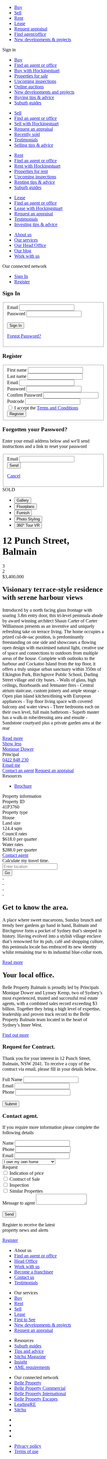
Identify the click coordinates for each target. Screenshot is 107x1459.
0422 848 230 (15, 759)
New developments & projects (42, 39)
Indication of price (27, 1173)
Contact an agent (18, 770)
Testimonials (26, 139)
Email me (11, 765)
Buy (18, 7)
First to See (24, 1319)
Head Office (25, 1261)
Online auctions (29, 86)
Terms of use (26, 1451)
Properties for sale (31, 75)
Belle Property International (40, 1393)
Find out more (15, 1035)
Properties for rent (31, 171)
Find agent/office (30, 34)
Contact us (24, 1277)
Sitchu (20, 1409)
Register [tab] (22, 281)
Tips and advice (29, 1351)
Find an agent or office (35, 65)
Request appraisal (30, 28)
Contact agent (15, 855)
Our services (26, 239)
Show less (11, 743)
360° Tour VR (28, 525)
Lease (19, 23)
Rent (18, 18)
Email (12, 307)
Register (10, 1240)
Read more (12, 738)
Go (7, 873)
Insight (20, 1361)
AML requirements (32, 1367)
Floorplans (25, 506)
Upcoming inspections (35, 81)
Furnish (23, 513)
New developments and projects (44, 92)
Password (16, 313)
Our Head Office (30, 245)
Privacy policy (27, 1446)
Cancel (13, 475)
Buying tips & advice (34, 97)
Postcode (15, 401)
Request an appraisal (33, 129)
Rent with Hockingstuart (37, 166)
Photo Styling (28, 519)
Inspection (19, 1185)
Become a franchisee (33, 1271)
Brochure (23, 786)
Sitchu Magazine (30, 1356)
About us (23, 234)
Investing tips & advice (35, 224)
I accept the (46, 407)
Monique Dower (18, 749)
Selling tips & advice (33, 145)
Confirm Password (24, 395)
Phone (8, 1092)
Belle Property (27, 1382)
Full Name (12, 1079)
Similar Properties (26, 1191)
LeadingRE (25, 1404)
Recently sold (27, 134)
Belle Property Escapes (36, 1398)
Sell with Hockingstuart (36, 123)
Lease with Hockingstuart (38, 208)
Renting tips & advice (34, 182)
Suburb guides (27, 102)
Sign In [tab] (21, 276)
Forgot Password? (24, 336)
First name (17, 370)
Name (8, 1143)
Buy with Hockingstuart (36, 70)
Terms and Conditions (57, 407)
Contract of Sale (25, 1179)
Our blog (22, 250)
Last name (16, 376)
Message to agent (18, 1202)
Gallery (23, 500)
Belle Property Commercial (39, 1388)
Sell (17, 12)
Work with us (27, 256)
